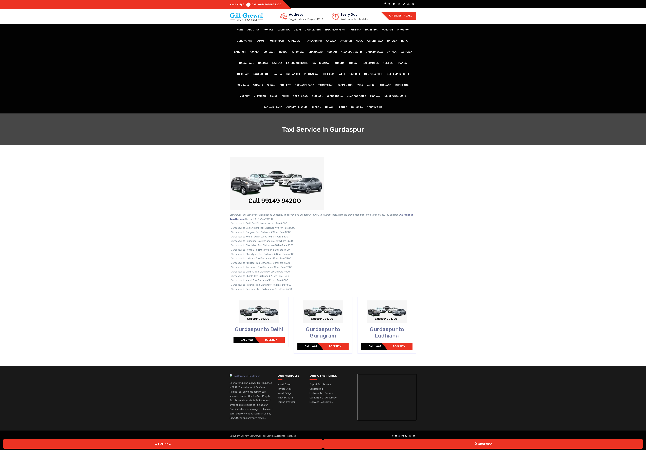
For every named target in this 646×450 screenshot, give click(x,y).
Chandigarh (313, 29)
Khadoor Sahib (356, 96)
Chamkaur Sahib (297, 107)
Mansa (402, 63)
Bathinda (371, 29)
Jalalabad (300, 96)
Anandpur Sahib (351, 52)
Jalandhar (314, 40)
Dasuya (263, 63)
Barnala (406, 52)
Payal (274, 96)
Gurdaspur (244, 40)
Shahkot (285, 85)
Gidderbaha (335, 96)
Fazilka (277, 63)
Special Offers (335, 29)
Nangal (330, 107)
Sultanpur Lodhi (398, 74)
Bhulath (317, 96)
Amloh (371, 85)
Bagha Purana (272, 107)
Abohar (332, 52)
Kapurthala (375, 40)
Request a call (401, 15)
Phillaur (328, 74)
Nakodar (243, 74)
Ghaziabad (316, 52)
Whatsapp (485, 444)
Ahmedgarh (295, 40)
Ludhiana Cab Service (321, 402)
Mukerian (260, 96)
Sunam (271, 85)
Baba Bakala (374, 52)
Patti (341, 74)
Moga (359, 40)
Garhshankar (321, 63)
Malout (245, 96)
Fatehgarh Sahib (297, 63)
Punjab (268, 29)
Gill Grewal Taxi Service (262, 436)
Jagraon (346, 40)
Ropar (405, 40)
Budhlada (402, 85)
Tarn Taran (325, 85)
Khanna (340, 63)
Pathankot (293, 74)
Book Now (271, 340)
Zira (360, 85)
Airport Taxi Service (320, 384)
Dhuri (285, 96)
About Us (253, 29)
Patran (316, 107)
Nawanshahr (261, 74)
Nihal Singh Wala (395, 96)
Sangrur (240, 52)
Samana (258, 85)
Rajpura (354, 74)
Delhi (297, 29)
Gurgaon (269, 52)
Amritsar (355, 29)
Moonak (375, 96)
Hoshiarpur (276, 40)
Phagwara (311, 74)
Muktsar (388, 63)
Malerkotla (371, 63)
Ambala (331, 40)
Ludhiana (283, 29)
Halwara (357, 107)
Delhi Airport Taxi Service (323, 397)
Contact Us (374, 107)
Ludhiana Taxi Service (321, 393)
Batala (392, 52)
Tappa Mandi (345, 85)
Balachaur (246, 63)
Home (240, 29)
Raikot (260, 40)
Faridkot (387, 29)
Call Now (247, 340)
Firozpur (403, 29)
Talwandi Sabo (304, 85)
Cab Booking (316, 389)
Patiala (392, 40)
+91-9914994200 (270, 4)
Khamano (385, 85)
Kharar (353, 63)
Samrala (243, 85)
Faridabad (297, 52)
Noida (283, 52)
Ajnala (254, 52)
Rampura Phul (373, 74)
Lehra (343, 107)
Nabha (278, 74)
